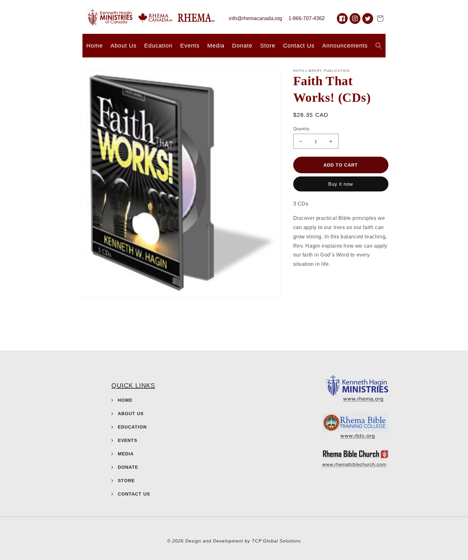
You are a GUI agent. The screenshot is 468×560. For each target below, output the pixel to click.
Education (132, 426)
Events (127, 440)
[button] (380, 18)
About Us (131, 413)
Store (126, 480)
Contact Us (134, 494)
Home (125, 400)
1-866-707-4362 (306, 18)
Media (126, 453)
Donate (128, 467)
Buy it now (340, 184)
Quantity (301, 128)
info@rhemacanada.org (255, 18)
